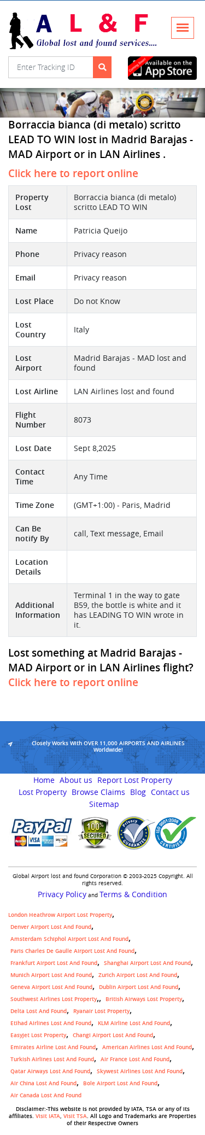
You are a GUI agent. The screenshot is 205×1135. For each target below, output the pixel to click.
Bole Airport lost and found (120, 1083)
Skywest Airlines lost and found (140, 1071)
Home (44, 780)
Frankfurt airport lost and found (53, 963)
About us (76, 780)
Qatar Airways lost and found (50, 1071)
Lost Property (43, 792)
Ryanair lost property (101, 1011)
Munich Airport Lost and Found (51, 975)
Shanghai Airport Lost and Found (147, 963)
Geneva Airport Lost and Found (51, 987)
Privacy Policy (62, 894)
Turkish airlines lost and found (52, 1059)
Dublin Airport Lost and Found (138, 987)
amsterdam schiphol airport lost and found (69, 939)
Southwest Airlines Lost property (53, 999)
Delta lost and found (38, 1011)
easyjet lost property (38, 1035)
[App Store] (162, 68)
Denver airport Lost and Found (50, 927)
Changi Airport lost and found (113, 1035)
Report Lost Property (134, 780)
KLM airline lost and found (134, 1023)
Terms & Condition (133, 894)
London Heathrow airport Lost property (60, 914)
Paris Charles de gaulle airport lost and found (72, 951)
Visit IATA (48, 1116)
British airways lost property (144, 999)
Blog (138, 792)
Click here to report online (73, 173)
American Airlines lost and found (147, 1047)
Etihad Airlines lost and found (50, 1023)
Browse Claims (98, 792)
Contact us (170, 792)
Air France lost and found (135, 1059)
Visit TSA (75, 1116)
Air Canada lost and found (45, 1095)
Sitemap (104, 804)
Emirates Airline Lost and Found (53, 1047)
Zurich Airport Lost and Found (137, 975)
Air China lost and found (43, 1083)
